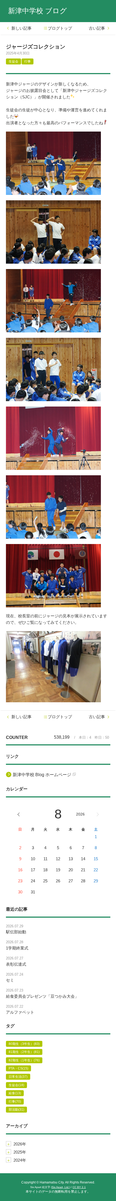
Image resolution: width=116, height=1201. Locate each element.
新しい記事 (21, 28)
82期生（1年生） (24, 1060)
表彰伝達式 (16, 964)
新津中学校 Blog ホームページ (42, 774)
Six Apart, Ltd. (60, 1187)
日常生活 (18, 1077)
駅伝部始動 (16, 932)
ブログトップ (60, 28)
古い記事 (97, 28)
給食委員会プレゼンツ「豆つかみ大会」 (42, 996)
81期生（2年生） (24, 1052)
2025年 (19, 1152)
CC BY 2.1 (79, 1187)
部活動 (16, 1109)
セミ (10, 980)
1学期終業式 (17, 948)
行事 (27, 61)
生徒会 (13, 61)
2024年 (19, 1160)
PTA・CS (18, 1068)
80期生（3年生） (24, 1044)
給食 (15, 1093)
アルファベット (20, 1012)
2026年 (19, 1144)
